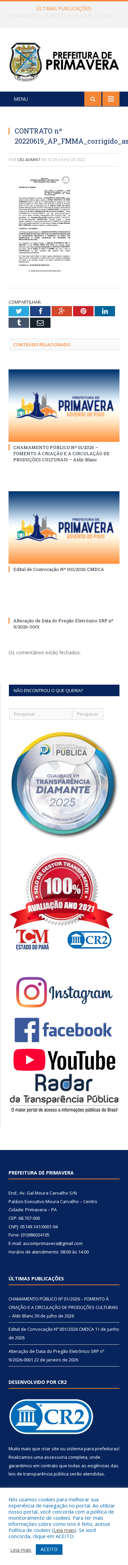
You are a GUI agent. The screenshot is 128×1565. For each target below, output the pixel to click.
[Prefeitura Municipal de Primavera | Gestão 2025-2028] (64, 60)
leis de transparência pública (39, 1474)
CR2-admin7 (28, 159)
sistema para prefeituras (92, 1449)
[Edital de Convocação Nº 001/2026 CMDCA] (64, 527)
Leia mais (64, 1530)
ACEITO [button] (49, 1549)
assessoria (55, 1457)
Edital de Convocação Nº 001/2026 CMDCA (62, 16)
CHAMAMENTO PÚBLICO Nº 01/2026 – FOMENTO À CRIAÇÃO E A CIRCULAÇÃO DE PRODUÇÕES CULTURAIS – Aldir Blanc (61, 453)
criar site (50, 1449)
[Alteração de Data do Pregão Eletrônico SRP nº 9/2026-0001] (64, 608)
